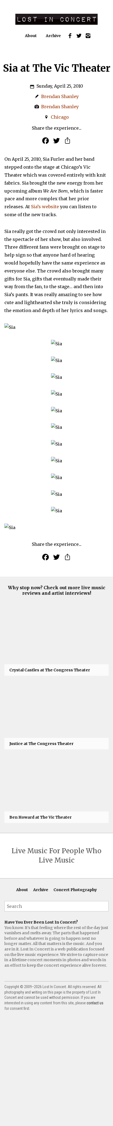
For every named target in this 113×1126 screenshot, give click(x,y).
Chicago (60, 117)
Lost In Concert (56, 19)
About (31, 36)
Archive (53, 36)
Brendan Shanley (60, 96)
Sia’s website (45, 206)
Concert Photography (75, 889)
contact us (95, 1003)
